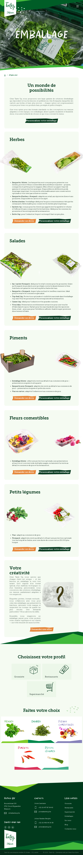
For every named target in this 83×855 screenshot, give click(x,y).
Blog (66, 825)
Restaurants (69, 808)
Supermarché (70, 812)
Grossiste (68, 803)
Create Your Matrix (73, 852)
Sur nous (68, 820)
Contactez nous (70, 829)
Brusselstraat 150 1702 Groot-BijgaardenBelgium (12, 806)
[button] (77, 6)
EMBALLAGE (13, 75)
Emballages (69, 816)
